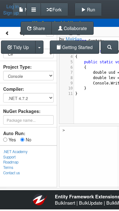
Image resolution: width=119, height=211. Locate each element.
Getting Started (77, 47)
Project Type (16, 67)
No (27, 139)
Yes (11, 139)
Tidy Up (20, 47)
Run (90, 9)
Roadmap (10, 161)
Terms (8, 167)
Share (38, 28)
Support (9, 156)
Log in (12, 6)
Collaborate (75, 28)
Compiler (13, 89)
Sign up (11, 12)
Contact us (11, 172)
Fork (56, 9)
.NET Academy (15, 151)
